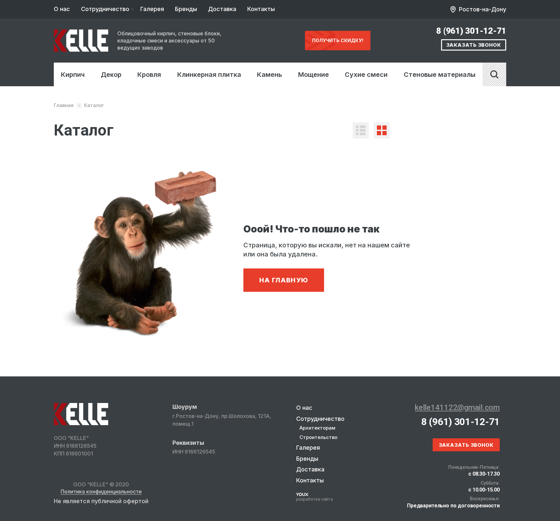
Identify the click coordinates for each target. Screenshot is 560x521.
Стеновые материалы (439, 74)
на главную (283, 280)
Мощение (313, 74)
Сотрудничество (105, 9)
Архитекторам (317, 428)
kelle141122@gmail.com (457, 407)
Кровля (149, 74)
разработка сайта (314, 499)
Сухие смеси (366, 74)
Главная (64, 105)
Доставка (222, 9)
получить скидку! (337, 40)
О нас (62, 9)
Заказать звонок (473, 45)
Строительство (318, 437)
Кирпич (73, 74)
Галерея (152, 9)
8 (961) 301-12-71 (471, 31)
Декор (111, 74)
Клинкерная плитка (209, 74)
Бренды (186, 9)
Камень (269, 74)
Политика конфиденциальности (101, 492)
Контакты (261, 9)
